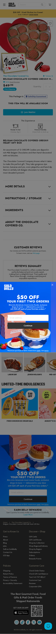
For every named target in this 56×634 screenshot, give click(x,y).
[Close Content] (52, 285)
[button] (28, 317)
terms (46, 351)
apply (39, 351)
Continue (28, 325)
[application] (48, 626)
